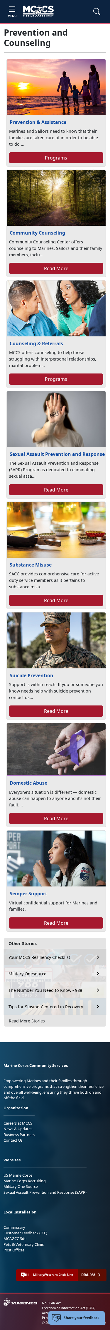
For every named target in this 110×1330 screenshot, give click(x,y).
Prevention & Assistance (38, 122)
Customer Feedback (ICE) (25, 1233)
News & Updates (18, 1128)
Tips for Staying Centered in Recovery (46, 1006)
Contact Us (13, 1140)
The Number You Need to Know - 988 (45, 990)
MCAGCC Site (15, 1238)
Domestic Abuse (28, 783)
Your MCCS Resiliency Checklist (39, 957)
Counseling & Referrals (36, 343)
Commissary (14, 1227)
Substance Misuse (31, 565)
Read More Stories (27, 1021)
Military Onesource (27, 974)
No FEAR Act (51, 1303)
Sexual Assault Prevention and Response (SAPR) (45, 1192)
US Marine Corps (18, 1175)
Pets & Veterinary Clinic (24, 1244)
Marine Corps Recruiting (25, 1180)
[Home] (38, 11)
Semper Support (28, 893)
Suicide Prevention (31, 675)
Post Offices (14, 1250)
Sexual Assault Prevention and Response (57, 454)
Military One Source (21, 1186)
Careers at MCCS (18, 1123)
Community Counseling (37, 233)
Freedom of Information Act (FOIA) (68, 1308)
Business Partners (19, 1134)
